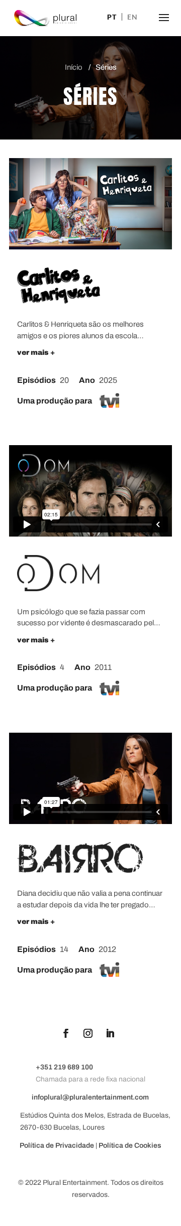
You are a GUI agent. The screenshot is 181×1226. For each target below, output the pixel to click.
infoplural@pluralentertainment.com (90, 1097)
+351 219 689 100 (64, 1067)
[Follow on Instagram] (88, 1033)
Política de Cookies (130, 1145)
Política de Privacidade (58, 1145)
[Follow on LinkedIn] (110, 1033)
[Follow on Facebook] (66, 1033)
